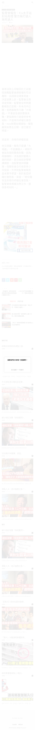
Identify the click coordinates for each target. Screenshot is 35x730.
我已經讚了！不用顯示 (17, 370)
